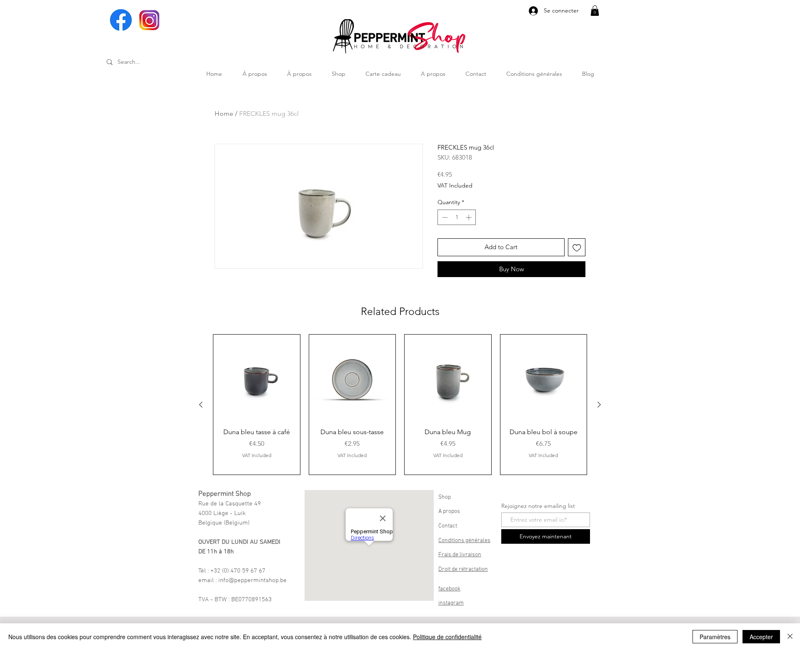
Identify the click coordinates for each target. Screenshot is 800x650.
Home (224, 114)
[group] (400, 404)
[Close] (790, 636)
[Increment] (469, 217)
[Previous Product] (201, 405)
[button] (594, 10)
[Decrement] (444, 217)
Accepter (761, 636)
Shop (444, 497)
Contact (447, 526)
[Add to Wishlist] (577, 247)
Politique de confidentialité (447, 636)
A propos (449, 511)
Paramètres (715, 636)
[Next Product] (599, 405)
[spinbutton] (456, 217)
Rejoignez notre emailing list (538, 506)
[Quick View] (256, 378)
